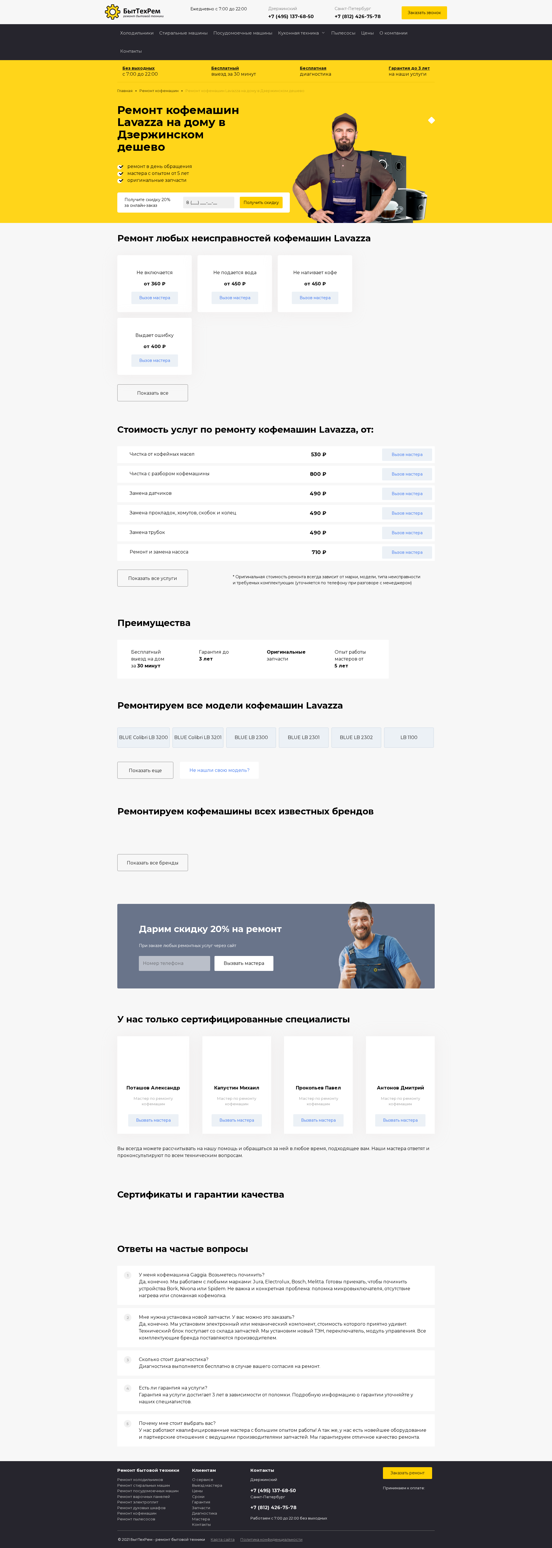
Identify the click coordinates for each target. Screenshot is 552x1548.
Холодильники (137, 33)
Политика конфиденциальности (271, 1539)
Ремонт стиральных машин (143, 1485)
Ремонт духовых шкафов (141, 1507)
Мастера (201, 1519)
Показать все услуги (152, 578)
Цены (367, 33)
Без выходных (138, 68)
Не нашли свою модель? (219, 770)
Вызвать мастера (244, 963)
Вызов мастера (154, 297)
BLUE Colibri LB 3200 (143, 737)
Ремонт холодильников (140, 1479)
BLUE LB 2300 (251, 737)
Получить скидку (261, 202)
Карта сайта (223, 1539)
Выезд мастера (207, 1485)
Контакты (131, 51)
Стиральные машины (183, 33)
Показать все (152, 393)
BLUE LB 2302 (356, 737)
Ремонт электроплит (137, 1502)
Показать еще (145, 770)
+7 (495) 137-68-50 (291, 16)
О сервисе (202, 1479)
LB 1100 (408, 737)
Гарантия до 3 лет (409, 68)
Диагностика (204, 1513)
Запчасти (201, 1507)
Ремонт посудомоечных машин (148, 1490)
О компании (393, 33)
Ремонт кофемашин (136, 1513)
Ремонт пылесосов (136, 1519)
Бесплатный (225, 68)
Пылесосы (343, 33)
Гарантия (201, 1502)
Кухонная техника (298, 33)
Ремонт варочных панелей (143, 1496)
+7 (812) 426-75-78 (358, 16)
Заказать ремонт (407, 1473)
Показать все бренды (153, 863)
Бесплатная (313, 68)
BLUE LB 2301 (304, 737)
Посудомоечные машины (242, 33)
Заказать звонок (424, 12)
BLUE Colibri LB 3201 (198, 737)
